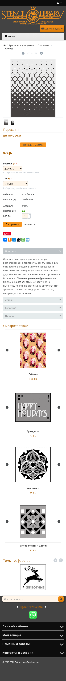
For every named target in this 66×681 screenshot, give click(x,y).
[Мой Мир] (14, 240)
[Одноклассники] (10, 240)
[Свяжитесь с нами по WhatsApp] (33, 614)
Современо (44, 45)
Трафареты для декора (21, 45)
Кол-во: (7, 215)
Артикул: (8, 205)
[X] (19, 240)
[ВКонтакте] (5, 240)
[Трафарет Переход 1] (33, 88)
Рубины (33, 374)
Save (8, 234)
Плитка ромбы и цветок (33, 545)
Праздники (33, 431)
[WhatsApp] (23, 240)
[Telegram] (27, 240)
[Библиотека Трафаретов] (33, 15)
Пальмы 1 (33, 488)
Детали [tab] (9, 299)
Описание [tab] (10, 251)
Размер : (9, 163)
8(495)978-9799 (31, 607)
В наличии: (9, 210)
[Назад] (23, 53)
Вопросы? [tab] (10, 307)
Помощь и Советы (33, 144)
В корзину (12, 224)
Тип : (7, 178)
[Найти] (61, 599)
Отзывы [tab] (9, 316)
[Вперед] (41, 53)
